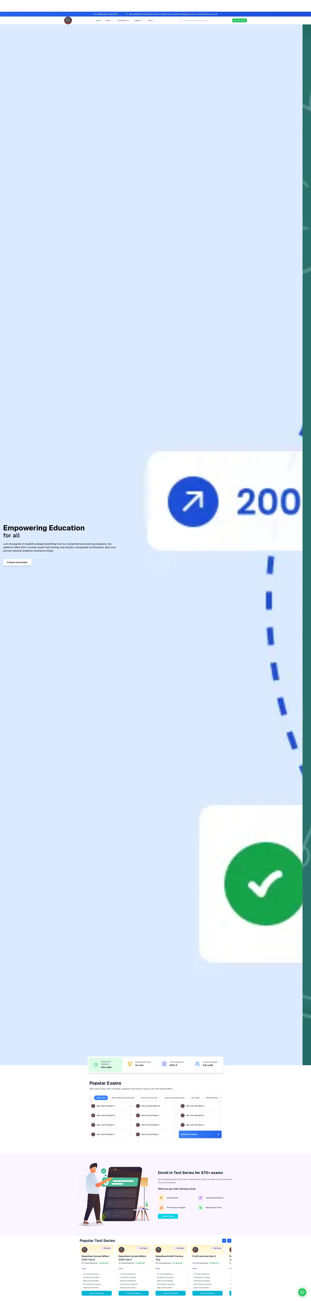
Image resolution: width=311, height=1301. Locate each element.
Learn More (22, 562)
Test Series (122, 20)
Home (98, 20)
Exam (108, 20)
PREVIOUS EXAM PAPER (215, 1098)
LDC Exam (195, 1098)
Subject (138, 20)
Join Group (241, 20)
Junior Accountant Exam (174, 1098)
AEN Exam (101, 1098)
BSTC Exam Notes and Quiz (123, 1098)
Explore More (168, 1216)
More (150, 20)
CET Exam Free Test (149, 1098)
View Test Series (97, 1293)
